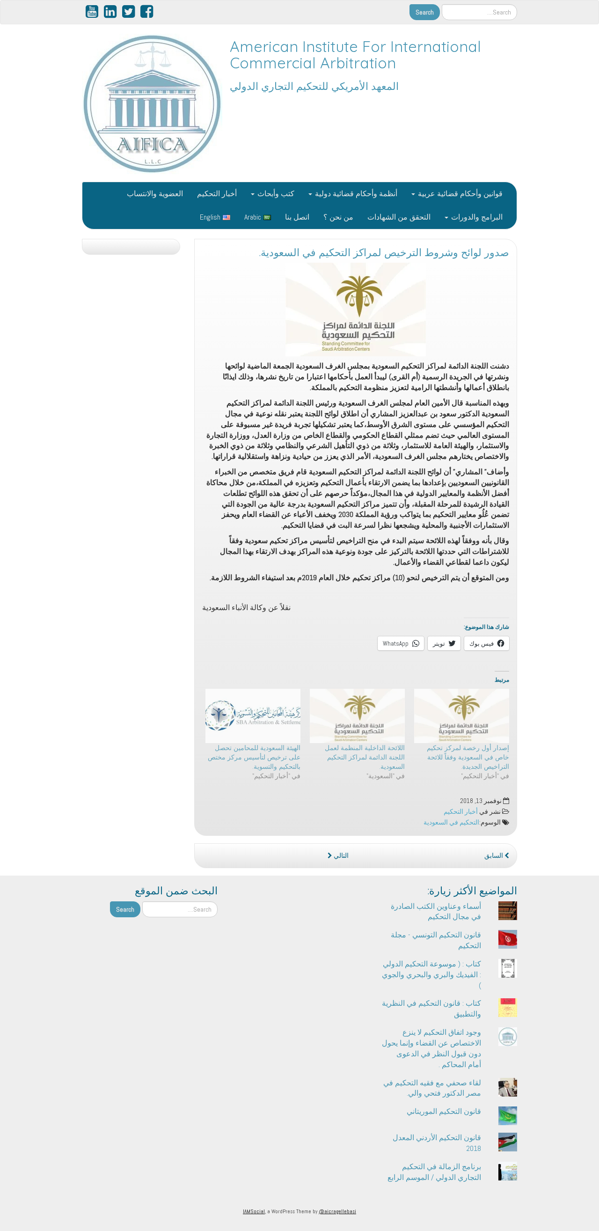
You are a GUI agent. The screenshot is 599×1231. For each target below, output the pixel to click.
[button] (355, 309)
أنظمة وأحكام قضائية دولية (355, 194)
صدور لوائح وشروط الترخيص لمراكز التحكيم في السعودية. (384, 252)
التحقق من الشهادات (399, 217)
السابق (494, 856)
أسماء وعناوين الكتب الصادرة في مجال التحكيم (436, 911)
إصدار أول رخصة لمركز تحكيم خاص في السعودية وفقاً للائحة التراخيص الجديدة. (468, 757)
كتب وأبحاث (275, 194)
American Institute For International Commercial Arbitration (355, 54)
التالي (340, 856)
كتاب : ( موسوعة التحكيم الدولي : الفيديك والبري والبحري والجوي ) (431, 974)
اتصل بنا (297, 217)
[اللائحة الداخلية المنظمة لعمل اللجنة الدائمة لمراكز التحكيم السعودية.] (357, 716)
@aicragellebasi (337, 1211)
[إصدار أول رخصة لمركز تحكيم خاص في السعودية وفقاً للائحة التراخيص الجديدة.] (461, 716)
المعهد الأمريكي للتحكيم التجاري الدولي (314, 86)
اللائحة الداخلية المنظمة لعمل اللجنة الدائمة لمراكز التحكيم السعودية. (365, 757)
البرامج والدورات (476, 217)
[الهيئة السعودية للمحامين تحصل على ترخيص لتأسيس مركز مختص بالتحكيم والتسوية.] (252, 716)
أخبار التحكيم (217, 194)
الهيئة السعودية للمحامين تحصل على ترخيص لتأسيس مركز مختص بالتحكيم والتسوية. (254, 757)
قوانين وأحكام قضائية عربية (459, 194)
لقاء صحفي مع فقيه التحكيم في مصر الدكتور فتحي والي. (432, 1088)
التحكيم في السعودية (451, 822)
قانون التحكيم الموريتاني (444, 1111)
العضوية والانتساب (155, 194)
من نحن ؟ (338, 217)
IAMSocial (254, 1211)
